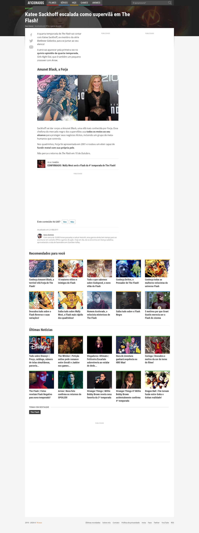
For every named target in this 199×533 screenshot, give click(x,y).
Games (84, 2)
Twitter (156, 522)
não (72, 222)
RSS (172, 522)
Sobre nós (106, 522)
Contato (116, 522)
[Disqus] (99, 478)
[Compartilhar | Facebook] (31, 35)
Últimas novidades (92, 522)
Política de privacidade (131, 522)
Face (150, 522)
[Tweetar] (31, 41)
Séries (64, 2)
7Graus (39, 522)
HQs (74, 2)
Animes (96, 2)
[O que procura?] (170, 3)
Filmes (52, 2)
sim (65, 222)
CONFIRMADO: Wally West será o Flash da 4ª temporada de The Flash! (81, 165)
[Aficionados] (36, 2)
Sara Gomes (48, 234)
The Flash (34, 412)
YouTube (165, 522)
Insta (144, 522)
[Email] (31, 47)
